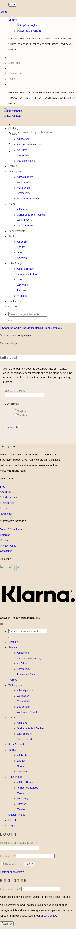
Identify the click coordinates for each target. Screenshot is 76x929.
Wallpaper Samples (28, 198)
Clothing (13, 128)
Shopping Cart (9, 327)
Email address (10, 889)
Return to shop (8, 343)
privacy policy (48, 915)
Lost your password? (12, 872)
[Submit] (10, 320)
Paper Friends (25, 225)
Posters (12, 133)
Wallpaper (23, 182)
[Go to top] (1, 624)
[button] (11, 78)
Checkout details (30, 327)
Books (12, 236)
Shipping (5, 535)
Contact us (6, 551)
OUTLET (13, 306)
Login (3, 12)
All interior (22, 209)
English (12, 19)
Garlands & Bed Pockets (31, 214)
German (21, 252)
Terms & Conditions (11, 529)
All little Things (25, 268)
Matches (22, 295)
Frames (12, 166)
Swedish (22, 258)
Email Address (15, 390)
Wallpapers (15, 171)
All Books (22, 241)
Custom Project (17, 301)
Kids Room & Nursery (29, 144)
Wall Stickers (24, 220)
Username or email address (19, 842)
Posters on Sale (26, 160)
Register (7, 923)
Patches (21, 290)
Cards (20, 279)
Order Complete (51, 327)
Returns (4, 540)
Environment (7, 502)
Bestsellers (23, 155)
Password (7, 856)
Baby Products (16, 231)
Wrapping (22, 285)
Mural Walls (23, 187)
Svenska (35, 30)
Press (3, 508)
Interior (12, 204)
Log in (29, 863)
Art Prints (22, 150)
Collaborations (8, 497)
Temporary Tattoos (27, 274)
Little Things (15, 263)
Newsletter (6, 513)
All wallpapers (25, 177)
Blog (2, 486)
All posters (23, 139)
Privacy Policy (8, 545)
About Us (5, 491)
